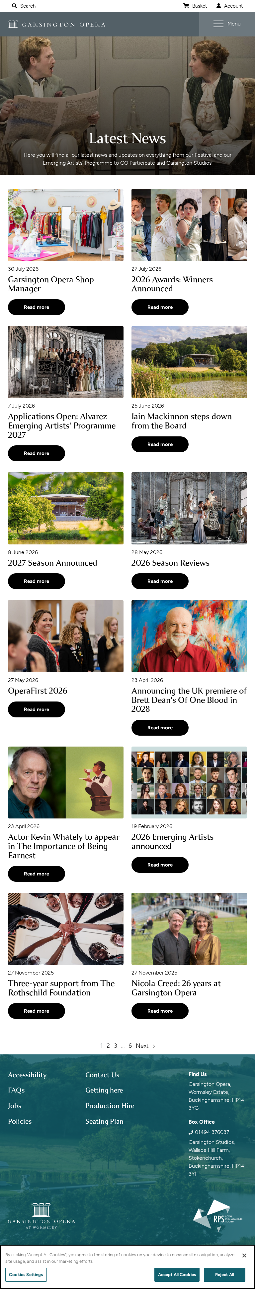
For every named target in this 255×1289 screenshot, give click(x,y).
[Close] (244, 1255)
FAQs (16, 1090)
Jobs (14, 1105)
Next (142, 1045)
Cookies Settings (26, 1274)
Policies (20, 1121)
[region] (127, 1267)
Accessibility (27, 1075)
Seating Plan (104, 1121)
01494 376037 (212, 1132)
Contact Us (102, 1075)
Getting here (104, 1090)
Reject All (224, 1274)
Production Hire (109, 1105)
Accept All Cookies (177, 1274)
